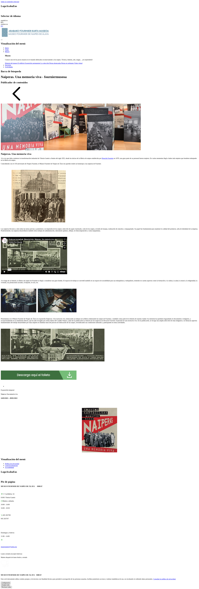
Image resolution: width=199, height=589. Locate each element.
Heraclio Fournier (107, 158)
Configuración (6, 583)
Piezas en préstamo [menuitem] (67, 63)
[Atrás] (16, 101)
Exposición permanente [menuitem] (33, 63)
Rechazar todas (6, 587)
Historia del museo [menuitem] (11, 63)
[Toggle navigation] (1, 39)
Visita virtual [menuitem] (78, 63)
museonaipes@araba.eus (9, 547)
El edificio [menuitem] (21, 63)
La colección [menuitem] (45, 63)
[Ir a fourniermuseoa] (26, 37)
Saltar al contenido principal (10, 2)
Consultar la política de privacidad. (164, 579)
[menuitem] (7, 48)
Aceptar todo (5, 585)
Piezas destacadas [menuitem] (55, 63)
